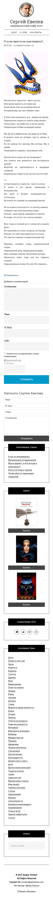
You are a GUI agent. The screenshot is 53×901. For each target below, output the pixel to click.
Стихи (11, 704)
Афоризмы (13, 744)
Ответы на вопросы (17, 721)
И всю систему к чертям (20, 470)
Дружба (12, 677)
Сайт (6, 340)
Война (11, 711)
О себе (23, 32)
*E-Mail (8, 327)
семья (11, 774)
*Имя (7, 314)
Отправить (26, 379)
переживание (15, 807)
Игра (10, 681)
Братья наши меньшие (19, 767)
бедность (12, 667)
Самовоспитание (16, 787)
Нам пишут (13, 784)
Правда (11, 691)
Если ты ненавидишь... (19, 456)
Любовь (12, 717)
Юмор (11, 694)
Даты (10, 657)
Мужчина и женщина (18, 731)
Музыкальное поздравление (22, 460)
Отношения (14, 751)
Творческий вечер (17, 747)
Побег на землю (16, 687)
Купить (26, 530)
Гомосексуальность (18, 724)
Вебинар (12, 734)
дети (10, 764)
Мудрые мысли (15, 737)
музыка (12, 701)
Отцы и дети (14, 811)
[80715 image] (12, 360)
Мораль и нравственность (21, 707)
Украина (12, 741)
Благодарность (15, 757)
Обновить (10, 363)
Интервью (13, 727)
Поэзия (11, 714)
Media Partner (32, 885)
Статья (11, 817)
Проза (11, 664)
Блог (14, 32)
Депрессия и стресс (18, 761)
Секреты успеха (16, 771)
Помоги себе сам (16, 661)
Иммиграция (14, 684)
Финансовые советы (18, 781)
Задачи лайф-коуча (17, 814)
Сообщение (10, 286)
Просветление (15, 754)
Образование (14, 794)
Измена (12, 797)
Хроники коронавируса (19, 804)
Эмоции (12, 697)
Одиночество (14, 777)
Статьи (11, 791)
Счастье (12, 674)
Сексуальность (15, 801)
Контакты (36, 32)
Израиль (12, 671)
